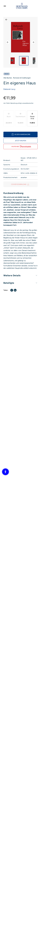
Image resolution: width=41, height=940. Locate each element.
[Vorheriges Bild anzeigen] (8, 42)
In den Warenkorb (22, 134)
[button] (5, 471)
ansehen (24, 177)
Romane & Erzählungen (22, 78)
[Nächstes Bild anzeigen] (33, 42)
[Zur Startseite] (22, 6)
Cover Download (18, 184)
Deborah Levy (9, 89)
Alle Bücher (7, 78)
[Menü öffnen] (4, 5)
